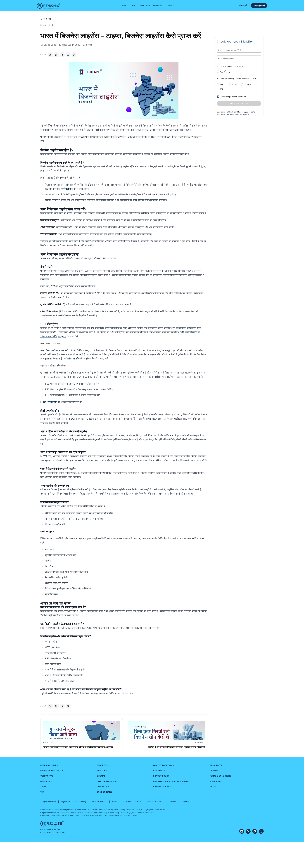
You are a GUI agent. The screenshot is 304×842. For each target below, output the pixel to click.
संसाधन (169, 6)
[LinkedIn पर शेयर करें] (56, 54)
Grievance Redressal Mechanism (171, 781)
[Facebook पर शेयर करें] (62, 54)
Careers (214, 770)
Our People (103, 786)
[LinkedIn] (241, 831)
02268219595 (45, 832)
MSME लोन (157, 6)
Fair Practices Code (108, 781)
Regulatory (216, 781)
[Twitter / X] (248, 831)
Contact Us (46, 776)
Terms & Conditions (220, 776)
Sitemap (101, 776)
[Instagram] (261, 831)
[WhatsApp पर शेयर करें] (68, 54)
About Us (102, 770)
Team (43, 786)
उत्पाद (133, 6)
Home (43, 25)
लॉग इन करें (243, 5)
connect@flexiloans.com (50, 829)
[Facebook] (254, 831)
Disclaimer (46, 781)
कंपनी (124, 6)
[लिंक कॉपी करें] (74, 54)
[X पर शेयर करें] (50, 54)
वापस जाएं (47, 18)
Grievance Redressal (155, 801)
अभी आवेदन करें (259, 5)
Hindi (50, 25)
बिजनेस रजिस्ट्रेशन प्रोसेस (80, 358)
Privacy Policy (161, 776)
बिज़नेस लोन (144, 6)
